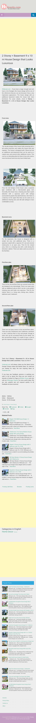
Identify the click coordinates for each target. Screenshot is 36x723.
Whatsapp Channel (12, 380)
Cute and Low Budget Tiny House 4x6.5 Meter (18, 594)
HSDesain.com (16, 717)
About (4, 706)
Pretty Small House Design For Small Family (18, 657)
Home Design (6, 404)
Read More (17, 428)
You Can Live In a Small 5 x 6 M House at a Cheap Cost (21, 641)
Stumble (6, 409)
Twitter (21, 407)
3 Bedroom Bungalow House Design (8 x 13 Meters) (20, 625)
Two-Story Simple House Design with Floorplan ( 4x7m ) (21, 610)
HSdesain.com (6, 89)
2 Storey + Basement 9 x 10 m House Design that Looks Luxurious (17, 59)
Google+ (28, 407)
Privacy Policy (6, 700)
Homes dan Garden (24, 718)
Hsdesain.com (6, 364)
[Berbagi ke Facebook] (8, 412)
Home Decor (7, 532)
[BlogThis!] (5, 412)
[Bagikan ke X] (7, 412)
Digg (13, 409)
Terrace (15, 532)
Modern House (24, 378)
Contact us (5, 703)
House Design (13, 404)
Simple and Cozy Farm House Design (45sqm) (19, 617)
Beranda (19, 486)
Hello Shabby (30, 717)
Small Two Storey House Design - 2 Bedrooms (19, 586)
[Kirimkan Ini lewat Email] (3, 412)
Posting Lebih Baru (7, 486)
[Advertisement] (18, 36)
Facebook (13, 407)
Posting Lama (30, 486)
